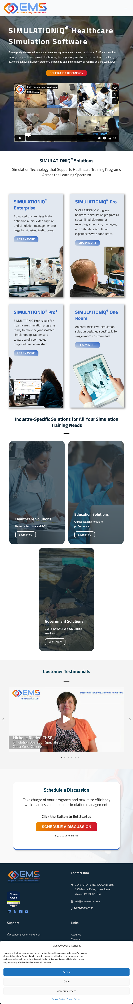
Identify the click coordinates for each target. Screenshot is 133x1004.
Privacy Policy (73, 999)
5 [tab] (75, 757)
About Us (76, 934)
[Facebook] (20, 911)
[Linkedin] (9, 911)
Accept (66, 972)
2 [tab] (64, 757)
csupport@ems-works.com (25, 934)
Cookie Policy (58, 999)
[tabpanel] (66, 719)
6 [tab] (78, 757)
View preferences (66, 991)
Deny (67, 981)
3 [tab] (68, 757)
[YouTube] (26, 911)
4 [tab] (71, 757)
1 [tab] (61, 757)
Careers (75, 939)
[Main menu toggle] (126, 8)
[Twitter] (15, 911)
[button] (3, 719)
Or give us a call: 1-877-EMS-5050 (66, 836)
